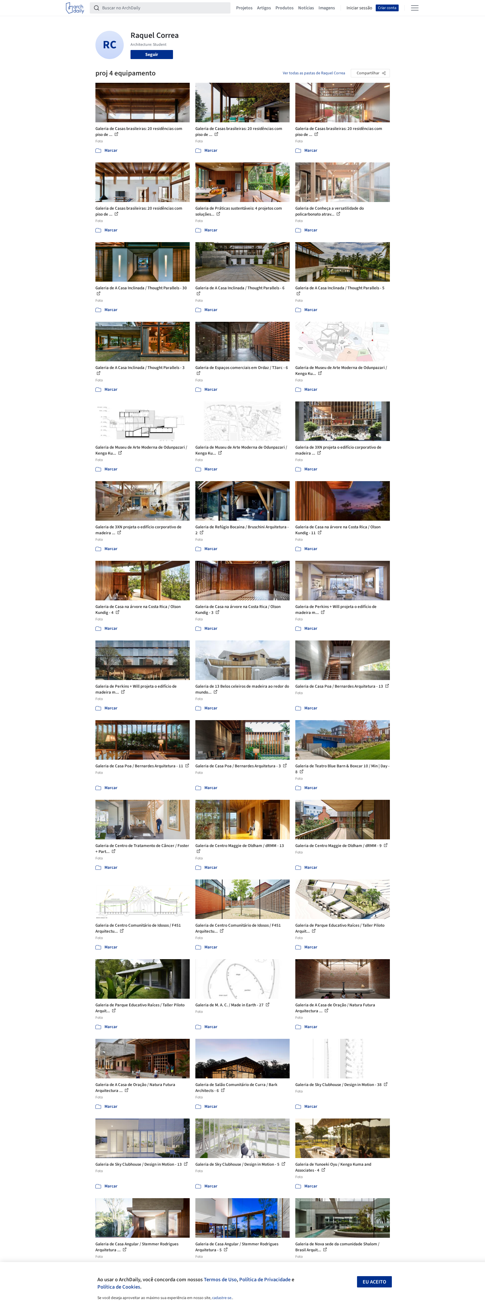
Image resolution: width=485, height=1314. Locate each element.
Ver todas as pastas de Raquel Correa (314, 73)
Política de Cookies (118, 1287)
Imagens (327, 8)
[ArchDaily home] (75, 8)
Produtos (284, 8)
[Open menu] (414, 7)
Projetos (244, 8)
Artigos (264, 8)
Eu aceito (374, 1281)
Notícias (306, 8)
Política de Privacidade (264, 1279)
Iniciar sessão (359, 8)
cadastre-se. (222, 1298)
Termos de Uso (220, 1279)
